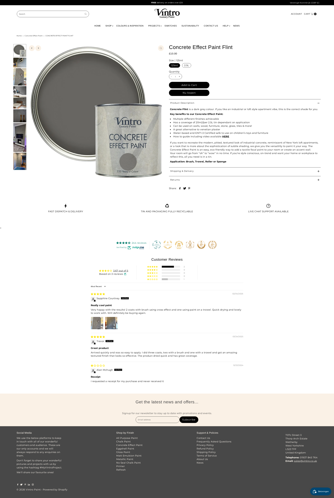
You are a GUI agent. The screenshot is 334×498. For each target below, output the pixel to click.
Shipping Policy (206, 452)
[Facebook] (17, 485)
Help (226, 26)
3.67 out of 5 (120, 270)
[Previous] (32, 48)
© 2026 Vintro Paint (29, 489)
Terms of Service (207, 455)
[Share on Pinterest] (189, 188)
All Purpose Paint (127, 438)
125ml (174, 65)
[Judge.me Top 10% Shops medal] (201, 245)
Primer (120, 466)
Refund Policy (205, 448)
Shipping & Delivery (182, 171)
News (236, 26)
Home (97, 26)
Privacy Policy (205, 445)
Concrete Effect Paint (34, 36)
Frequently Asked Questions (214, 441)
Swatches (171, 26)
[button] (152, 267)
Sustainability (190, 26)
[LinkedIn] (29, 485)
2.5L (186, 65)
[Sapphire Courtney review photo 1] (97, 323)
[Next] (38, 48)
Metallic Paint (124, 459)
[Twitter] (21, 485)
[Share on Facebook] (180, 188)
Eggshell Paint (125, 448)
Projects (154, 26)
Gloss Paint (123, 452)
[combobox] (53, 14)
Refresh (121, 469)
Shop (108, 26)
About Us (202, 459)
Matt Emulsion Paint (129, 455)
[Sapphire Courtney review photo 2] (111, 323)
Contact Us (211, 26)
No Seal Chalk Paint (128, 462)
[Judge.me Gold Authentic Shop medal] (168, 245)
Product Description (182, 103)
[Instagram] (33, 485)
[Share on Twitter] (185, 188)
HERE (225, 136)
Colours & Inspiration (130, 26)
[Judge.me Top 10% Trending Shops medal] (212, 245)
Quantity (174, 71)
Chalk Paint (123, 441)
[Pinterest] (25, 485)
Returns (175, 180)
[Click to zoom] (161, 48)
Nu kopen (189, 92)
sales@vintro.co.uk (305, 461)
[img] (98, 294)
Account (296, 14)
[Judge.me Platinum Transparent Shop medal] (157, 245)
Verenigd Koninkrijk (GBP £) (304, 3)
